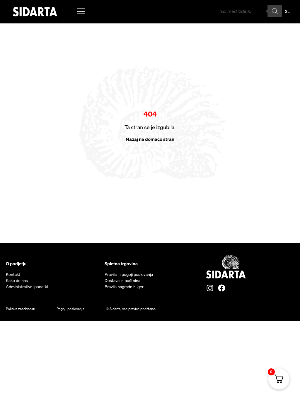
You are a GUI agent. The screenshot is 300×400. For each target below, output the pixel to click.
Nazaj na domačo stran (150, 139)
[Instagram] (210, 288)
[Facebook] (221, 288)
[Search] (274, 11)
